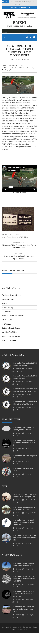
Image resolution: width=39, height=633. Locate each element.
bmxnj (4, 237)
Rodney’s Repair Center (11, 328)
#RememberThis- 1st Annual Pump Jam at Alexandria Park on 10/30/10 (23, 578)
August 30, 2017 (31, 513)
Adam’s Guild (7, 320)
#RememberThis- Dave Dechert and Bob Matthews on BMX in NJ (24, 442)
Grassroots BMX (8, 299)
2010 (11, 234)
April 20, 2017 (30, 528)
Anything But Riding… (10, 332)
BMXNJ (19, 22)
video (25, 237)
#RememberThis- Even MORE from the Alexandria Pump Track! (23, 609)
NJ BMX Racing (7, 307)
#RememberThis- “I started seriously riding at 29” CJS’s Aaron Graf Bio (23, 522)
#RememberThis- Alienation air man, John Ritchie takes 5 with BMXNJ (24, 537)
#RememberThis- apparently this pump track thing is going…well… (23, 593)
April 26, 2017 (30, 433)
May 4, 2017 (29, 569)
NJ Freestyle (6, 311)
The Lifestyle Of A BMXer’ (12, 295)
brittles (26, 59)
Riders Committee (9, 340)
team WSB (18, 237)
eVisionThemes (22, 629)
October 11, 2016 (31, 407)
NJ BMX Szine (7, 324)
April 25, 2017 (30, 448)
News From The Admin (11, 336)
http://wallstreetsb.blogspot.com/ (17, 105)
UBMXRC (5, 303)
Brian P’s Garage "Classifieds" (13, 316)
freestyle (10, 237)
